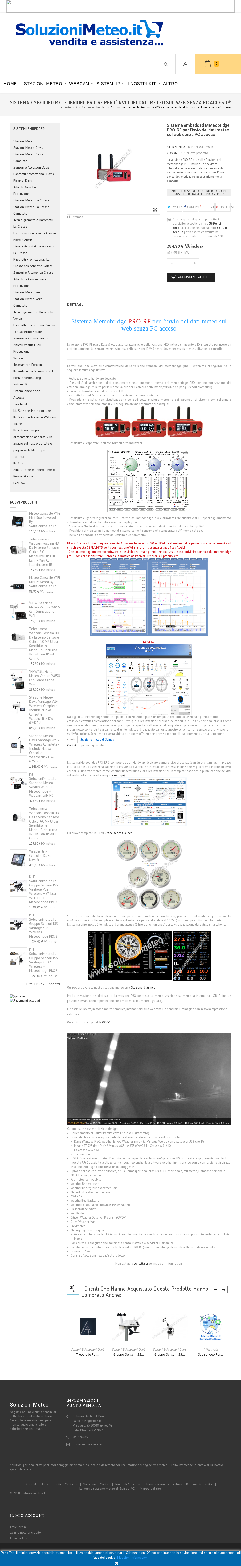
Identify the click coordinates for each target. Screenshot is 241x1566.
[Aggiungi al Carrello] (83, 1342)
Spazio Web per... (210, 1354)
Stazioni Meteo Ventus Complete (29, 302)
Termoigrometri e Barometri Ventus (33, 315)
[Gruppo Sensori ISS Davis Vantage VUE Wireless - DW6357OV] (129, 1326)
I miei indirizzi (19, 1538)
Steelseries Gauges (119, 833)
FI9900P (104, 1022)
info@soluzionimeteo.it (89, 1444)
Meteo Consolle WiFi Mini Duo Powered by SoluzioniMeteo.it (44, 519)
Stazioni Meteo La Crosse (31, 200)
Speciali (31, 1484)
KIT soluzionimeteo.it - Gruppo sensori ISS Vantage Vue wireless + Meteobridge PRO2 (43, 926)
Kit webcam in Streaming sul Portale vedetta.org (33, 374)
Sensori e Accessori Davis (31, 167)
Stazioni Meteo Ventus (29, 292)
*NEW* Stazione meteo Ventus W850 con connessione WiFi (44, 677)
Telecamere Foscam (27, 364)
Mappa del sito (150, 1488)
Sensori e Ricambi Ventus (31, 338)
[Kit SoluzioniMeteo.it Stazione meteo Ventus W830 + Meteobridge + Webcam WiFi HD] (18, 783)
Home (10, 83)
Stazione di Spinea (143, 987)
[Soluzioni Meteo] (84, 33)
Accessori (20, 397)
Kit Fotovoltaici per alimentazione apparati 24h (32, 433)
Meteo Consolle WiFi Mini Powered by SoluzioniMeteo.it (44, 581)
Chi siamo (89, 1484)
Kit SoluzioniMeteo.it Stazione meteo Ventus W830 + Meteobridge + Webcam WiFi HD (42, 785)
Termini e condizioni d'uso (164, 1484)
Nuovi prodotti (23, 502)
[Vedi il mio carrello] (203, 64)
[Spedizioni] (18, 996)
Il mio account (27, 1515)
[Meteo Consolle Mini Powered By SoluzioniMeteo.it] (18, 586)
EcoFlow (19, 483)
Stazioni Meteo (43, 83)
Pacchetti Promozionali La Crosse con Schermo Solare (33, 262)
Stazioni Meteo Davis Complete (28, 157)
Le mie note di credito (25, 1532)
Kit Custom (20, 463)
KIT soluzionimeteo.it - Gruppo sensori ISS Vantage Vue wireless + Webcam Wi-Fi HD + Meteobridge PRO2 (43, 889)
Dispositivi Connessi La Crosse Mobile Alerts (34, 236)
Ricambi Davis (23, 180)
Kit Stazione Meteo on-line (32, 410)
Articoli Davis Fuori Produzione (26, 190)
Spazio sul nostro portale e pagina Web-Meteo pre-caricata (32, 450)
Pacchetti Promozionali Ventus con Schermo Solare (34, 328)
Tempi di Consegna (128, 1484)
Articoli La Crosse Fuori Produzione (29, 282)
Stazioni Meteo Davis (28, 148)
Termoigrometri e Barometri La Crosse (33, 223)
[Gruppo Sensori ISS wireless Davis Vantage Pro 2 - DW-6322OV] (170, 1326)
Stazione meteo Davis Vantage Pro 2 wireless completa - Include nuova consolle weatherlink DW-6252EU (44, 748)
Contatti (105, 1484)
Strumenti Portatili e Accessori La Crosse (34, 249)
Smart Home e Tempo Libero (34, 470)
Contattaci (74, 745)
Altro (170, 83)
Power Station (23, 476)
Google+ (209, 207)
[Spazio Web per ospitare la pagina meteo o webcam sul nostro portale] (211, 1326)
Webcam (79, 83)
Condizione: (176, 153)
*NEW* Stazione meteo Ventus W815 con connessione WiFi (44, 609)
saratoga (118, 775)
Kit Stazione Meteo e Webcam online (34, 420)
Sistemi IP (108, 83)
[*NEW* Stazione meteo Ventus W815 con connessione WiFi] (18, 612)
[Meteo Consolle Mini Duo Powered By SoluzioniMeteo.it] (18, 522)
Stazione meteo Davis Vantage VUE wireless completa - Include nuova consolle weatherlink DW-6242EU (44, 710)
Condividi (192, 207)
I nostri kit (142, 83)
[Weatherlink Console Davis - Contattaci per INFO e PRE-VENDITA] (18, 860)
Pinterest (225, 207)
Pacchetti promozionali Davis (33, 174)
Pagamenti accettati (199, 1484)
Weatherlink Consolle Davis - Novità (41, 855)
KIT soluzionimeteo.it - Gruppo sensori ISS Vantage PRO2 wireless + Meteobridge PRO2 (43, 960)
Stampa (78, 217)
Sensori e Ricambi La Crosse (33, 272)
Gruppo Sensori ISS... (128, 1354)
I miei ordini (18, 1527)
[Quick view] (92, 1342)
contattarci (141, 1264)
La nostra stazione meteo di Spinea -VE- (107, 1488)
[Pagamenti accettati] (25, 1001)
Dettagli (75, 304)
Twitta (176, 207)
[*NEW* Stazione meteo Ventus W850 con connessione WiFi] (18, 680)
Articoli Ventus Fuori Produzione (27, 348)
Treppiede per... (87, 1354)
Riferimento (176, 147)
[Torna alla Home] (229, 101)
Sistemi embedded (26, 391)
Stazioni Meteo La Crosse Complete (31, 210)
